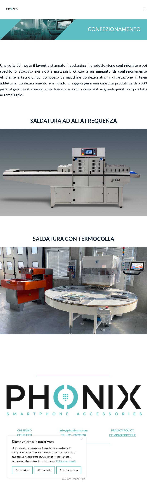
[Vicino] (82, 439)
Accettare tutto (69, 470)
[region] (46, 457)
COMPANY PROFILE (122, 435)
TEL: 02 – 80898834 (73, 435)
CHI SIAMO (24, 430)
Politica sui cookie (66, 461)
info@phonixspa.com (74, 430)
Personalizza (22, 470)
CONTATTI (24, 435)
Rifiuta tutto (44, 470)
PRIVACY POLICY (122, 430)
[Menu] (145, 9)
